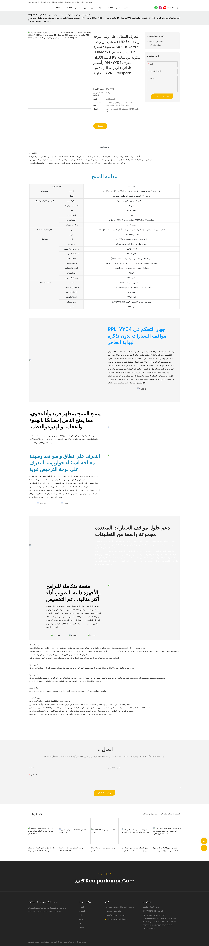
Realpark (31, 15)
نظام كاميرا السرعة (113, 911)
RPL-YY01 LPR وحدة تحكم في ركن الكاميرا (102, 849)
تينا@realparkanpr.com (104, 880)
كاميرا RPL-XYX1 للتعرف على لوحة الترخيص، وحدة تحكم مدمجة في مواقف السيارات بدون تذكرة (167, 849)
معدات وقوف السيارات (55, 15)
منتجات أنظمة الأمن (166, 814)
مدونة (81, 919)
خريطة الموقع (45, 942)
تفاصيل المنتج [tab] (104, 147)
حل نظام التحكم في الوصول (117, 919)
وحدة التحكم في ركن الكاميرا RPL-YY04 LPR (71, 849)
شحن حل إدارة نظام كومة (115, 915)
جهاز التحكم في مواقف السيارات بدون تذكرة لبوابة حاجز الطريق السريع (135, 849)
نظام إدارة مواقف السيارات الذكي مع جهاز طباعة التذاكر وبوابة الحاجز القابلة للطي (41, 849)
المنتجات (41, 15)
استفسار (100, 126)
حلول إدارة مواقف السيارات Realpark (120, 907)
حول (80, 923)
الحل (80, 915)
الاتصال (81, 927)
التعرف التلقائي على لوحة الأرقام (78, 15)
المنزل (81, 907)
